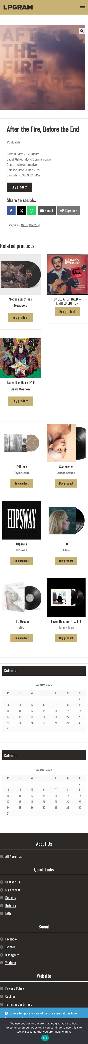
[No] (83, 1031)
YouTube (10, 962)
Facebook (11, 939)
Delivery (10, 897)
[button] (82, 31)
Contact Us (12, 882)
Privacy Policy (14, 988)
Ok (45, 1038)
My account (12, 890)
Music (24, 225)
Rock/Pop (34, 225)
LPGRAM (18, 7)
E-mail (48, 210)
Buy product (19, 187)
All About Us (13, 856)
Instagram (12, 955)
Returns (10, 905)
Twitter (10, 947)
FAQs (8, 913)
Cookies (10, 996)
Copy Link (70, 210)
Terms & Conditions (18, 1004)
